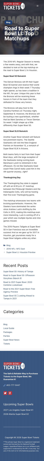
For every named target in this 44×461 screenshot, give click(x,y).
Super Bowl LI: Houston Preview (20, 252)
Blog (8, 245)
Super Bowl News (11, 340)
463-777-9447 (13, 385)
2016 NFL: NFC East (15, 249)
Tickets (6, 344)
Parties (6, 336)
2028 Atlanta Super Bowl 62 (16, 414)
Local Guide (8, 328)
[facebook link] (10, 393)
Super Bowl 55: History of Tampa (18, 271)
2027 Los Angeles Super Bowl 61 (18, 410)
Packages (7, 332)
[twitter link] (5, 393)
